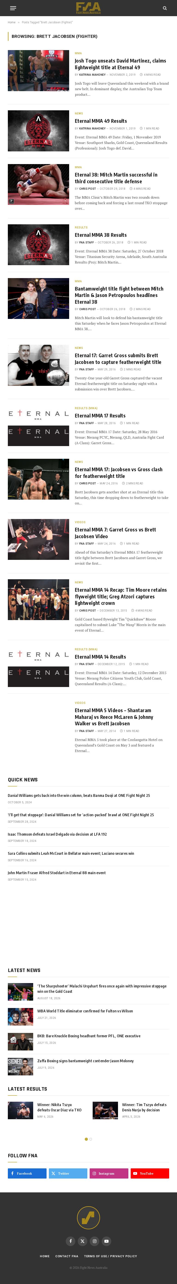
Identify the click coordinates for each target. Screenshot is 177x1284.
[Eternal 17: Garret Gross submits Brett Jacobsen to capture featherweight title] (38, 365)
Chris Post (87, 188)
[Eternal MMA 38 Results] (38, 244)
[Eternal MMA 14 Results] (38, 666)
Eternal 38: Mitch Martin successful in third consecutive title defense (116, 177)
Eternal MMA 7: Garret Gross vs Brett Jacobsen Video (115, 532)
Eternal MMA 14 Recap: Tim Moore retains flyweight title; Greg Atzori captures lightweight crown (121, 596)
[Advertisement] (88, 924)
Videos (80, 522)
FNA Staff (86, 242)
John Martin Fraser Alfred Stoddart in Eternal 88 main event (57, 872)
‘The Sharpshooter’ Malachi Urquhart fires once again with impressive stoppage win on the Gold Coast (102, 989)
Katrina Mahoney (92, 74)
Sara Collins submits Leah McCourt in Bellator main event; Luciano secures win (71, 853)
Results (81, 227)
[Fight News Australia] (88, 8)
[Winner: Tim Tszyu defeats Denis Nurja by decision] (105, 1110)
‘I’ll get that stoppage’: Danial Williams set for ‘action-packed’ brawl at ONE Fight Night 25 (81, 815)
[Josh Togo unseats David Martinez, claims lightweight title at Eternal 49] (38, 70)
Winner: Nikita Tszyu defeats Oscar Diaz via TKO (59, 1107)
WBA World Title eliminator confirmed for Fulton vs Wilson (85, 1011)
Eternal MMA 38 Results (101, 235)
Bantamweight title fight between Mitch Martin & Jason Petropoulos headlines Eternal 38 (119, 295)
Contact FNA (66, 1256)
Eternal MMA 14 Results (100, 657)
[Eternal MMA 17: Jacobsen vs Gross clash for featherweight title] (38, 479)
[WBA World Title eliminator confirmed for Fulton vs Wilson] (20, 1017)
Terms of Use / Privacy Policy (110, 1256)
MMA (78, 53)
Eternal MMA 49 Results (101, 121)
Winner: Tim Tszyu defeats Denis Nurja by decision (144, 1107)
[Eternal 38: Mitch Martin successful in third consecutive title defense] (38, 184)
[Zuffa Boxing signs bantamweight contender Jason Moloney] (20, 1066)
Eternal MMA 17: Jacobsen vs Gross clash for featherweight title (118, 472)
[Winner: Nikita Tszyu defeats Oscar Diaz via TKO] (20, 1110)
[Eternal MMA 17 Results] (38, 425)
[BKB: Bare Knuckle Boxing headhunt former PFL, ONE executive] (20, 1041)
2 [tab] (90, 1139)
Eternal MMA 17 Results (100, 415)
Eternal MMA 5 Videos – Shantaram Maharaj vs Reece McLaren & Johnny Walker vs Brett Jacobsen (114, 716)
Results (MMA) (86, 408)
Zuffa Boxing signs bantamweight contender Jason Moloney (85, 1061)
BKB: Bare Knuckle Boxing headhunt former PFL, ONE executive (88, 1036)
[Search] (164, 8)
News (79, 113)
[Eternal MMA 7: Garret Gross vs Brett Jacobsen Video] (38, 539)
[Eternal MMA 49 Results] (38, 130)
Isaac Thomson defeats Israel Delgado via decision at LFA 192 (57, 834)
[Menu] (13, 8)
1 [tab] (86, 1139)
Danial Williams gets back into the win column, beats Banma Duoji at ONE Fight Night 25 (79, 795)
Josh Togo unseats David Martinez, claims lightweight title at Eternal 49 (120, 63)
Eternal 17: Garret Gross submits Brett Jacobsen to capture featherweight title (118, 358)
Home (45, 1256)
